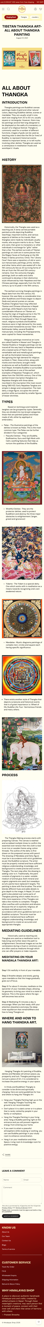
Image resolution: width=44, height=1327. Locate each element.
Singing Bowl (11, 17)
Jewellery (35, 17)
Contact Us (6, 1240)
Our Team (6, 1236)
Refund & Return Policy (11, 1284)
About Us (5, 1232)
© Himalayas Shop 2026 (11, 1323)
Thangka (24, 17)
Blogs (4, 1245)
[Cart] (40, 9)
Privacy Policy (7, 1208)
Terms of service (8, 1249)
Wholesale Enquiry (9, 1275)
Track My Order (8, 1267)
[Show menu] (3, 9)
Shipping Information (10, 1280)
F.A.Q (4, 1271)
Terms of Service (22, 1208)
